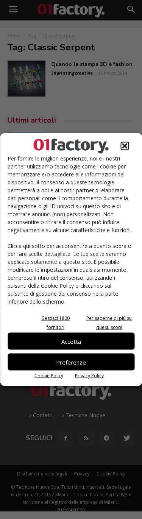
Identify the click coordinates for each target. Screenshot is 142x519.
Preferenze (71, 362)
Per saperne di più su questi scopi (109, 322)
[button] (124, 146)
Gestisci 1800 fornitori (55, 322)
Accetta (71, 341)
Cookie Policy (48, 375)
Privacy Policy (89, 375)
